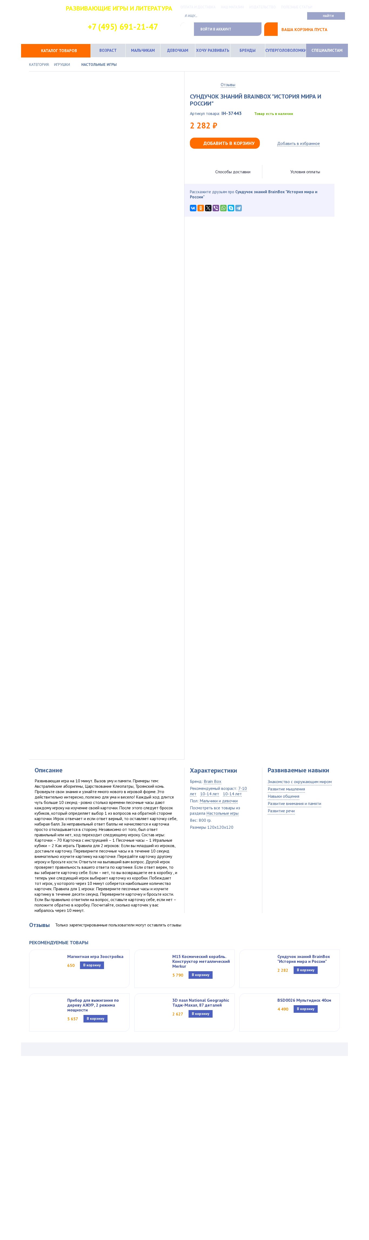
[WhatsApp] (223, 208)
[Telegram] (238, 208)
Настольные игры (99, 64)
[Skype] (231, 208)
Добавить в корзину (228, 143)
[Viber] (216, 208)
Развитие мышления (286, 788)
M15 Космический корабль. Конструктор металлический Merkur (201, 961)
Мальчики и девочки (219, 800)
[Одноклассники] (200, 208)
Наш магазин (232, 7)
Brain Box (212, 781)
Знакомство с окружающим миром (300, 781)
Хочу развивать (212, 50)
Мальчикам (143, 50)
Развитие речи (281, 810)
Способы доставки (232, 171)
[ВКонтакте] (193, 208)
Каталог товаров (59, 50)
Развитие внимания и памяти (294, 803)
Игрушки (62, 64)
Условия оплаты (305, 171)
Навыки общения (283, 796)
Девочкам (177, 50)
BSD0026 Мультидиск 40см (304, 1000)
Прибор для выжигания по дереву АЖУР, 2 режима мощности (93, 1005)
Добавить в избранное (298, 143)
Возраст (108, 50)
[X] (208, 208)
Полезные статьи (296, 7)
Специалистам (327, 50)
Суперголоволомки (285, 50)
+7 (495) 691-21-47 (123, 26)
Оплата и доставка (198, 7)
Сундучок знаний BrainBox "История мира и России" (303, 959)
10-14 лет (209, 793)
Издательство (262, 7)
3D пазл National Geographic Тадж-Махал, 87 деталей (200, 1002)
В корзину (92, 965)
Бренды (248, 50)
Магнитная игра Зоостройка (95, 956)
